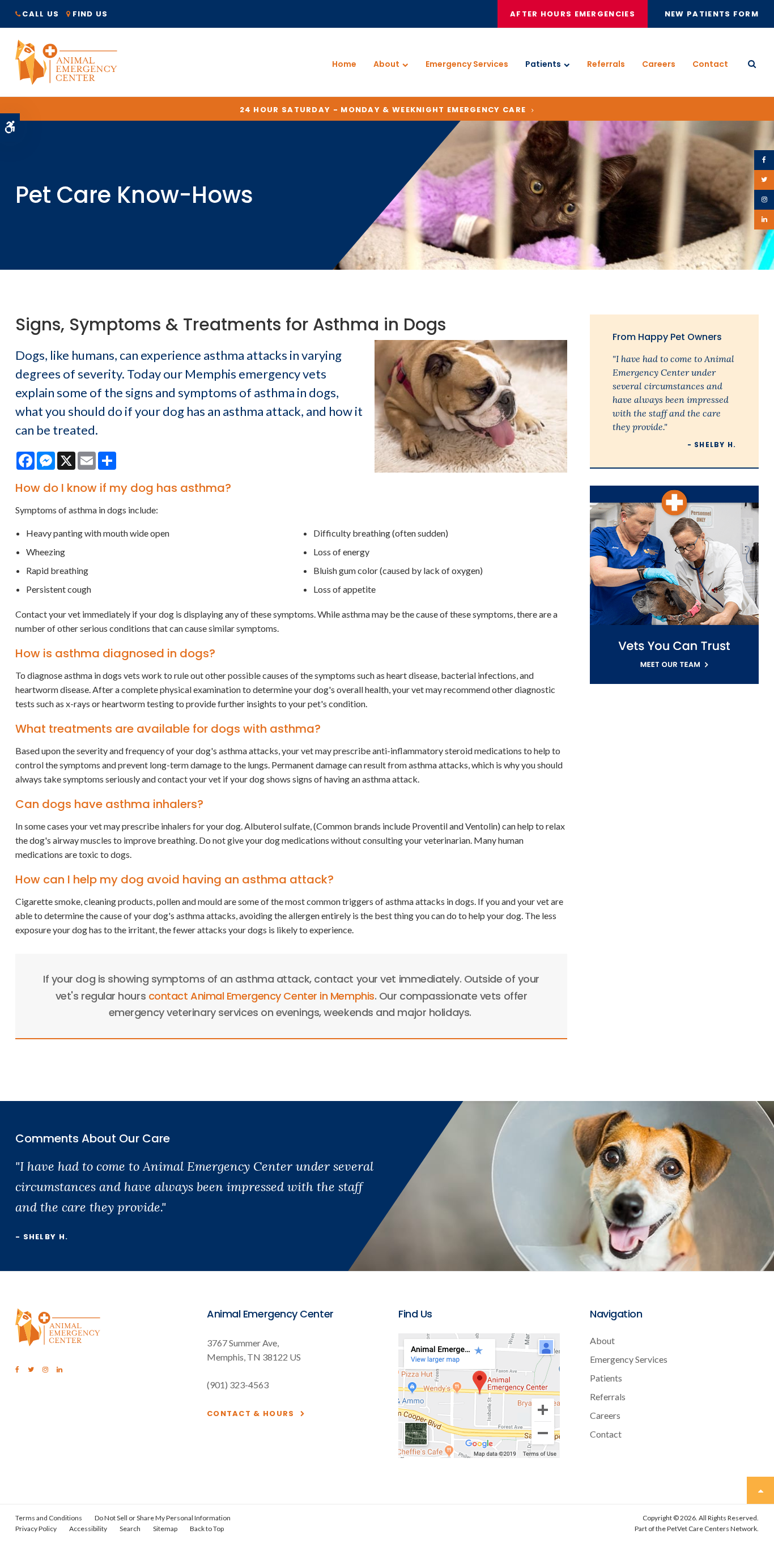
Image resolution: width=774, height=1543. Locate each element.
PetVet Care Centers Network (712, 1528)
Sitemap (165, 1528)
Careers (658, 64)
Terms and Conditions (48, 1518)
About (386, 64)
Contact (710, 64)
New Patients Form (712, 13)
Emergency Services (467, 64)
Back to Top (207, 1528)
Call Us (40, 13)
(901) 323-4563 (238, 1384)
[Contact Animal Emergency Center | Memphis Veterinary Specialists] (479, 1454)
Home (344, 64)
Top (760, 1490)
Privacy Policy (36, 1528)
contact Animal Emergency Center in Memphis (261, 996)
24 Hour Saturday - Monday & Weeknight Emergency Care (383, 109)
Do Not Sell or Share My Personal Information (163, 1518)
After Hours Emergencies (572, 13)
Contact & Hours (251, 1413)
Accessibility (88, 1528)
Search (130, 1528)
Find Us (90, 13)
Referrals (606, 64)
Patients (543, 64)
